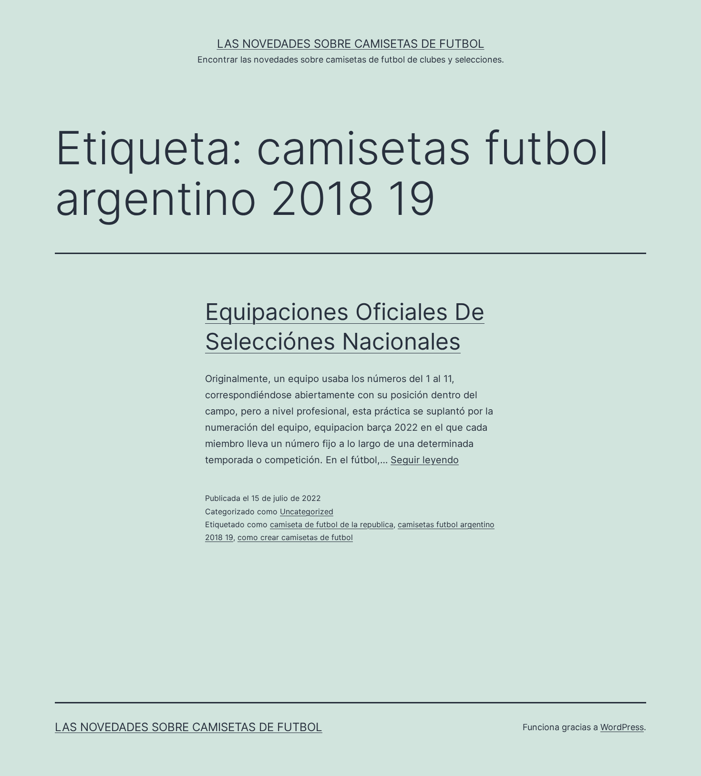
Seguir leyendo (425, 460)
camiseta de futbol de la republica (331, 524)
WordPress (622, 727)
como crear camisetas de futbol (295, 537)
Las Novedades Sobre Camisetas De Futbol (351, 44)
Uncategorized (306, 511)
